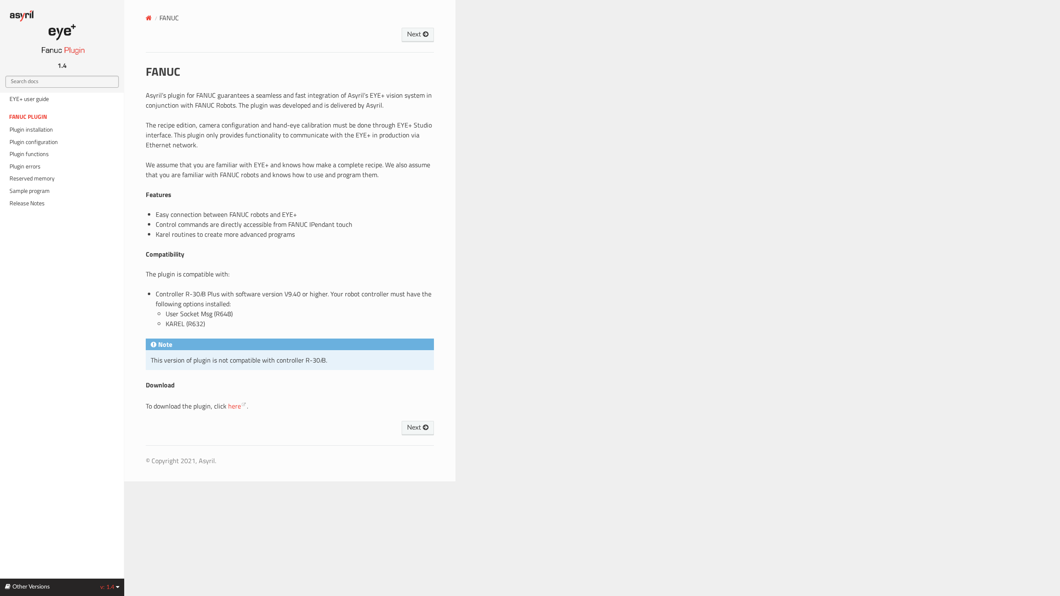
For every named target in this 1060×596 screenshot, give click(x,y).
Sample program (30, 190)
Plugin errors (25, 166)
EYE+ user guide (29, 98)
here (234, 406)
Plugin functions (29, 154)
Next (415, 34)
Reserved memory (32, 178)
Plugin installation (31, 129)
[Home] (149, 17)
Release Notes (27, 203)
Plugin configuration (34, 142)
